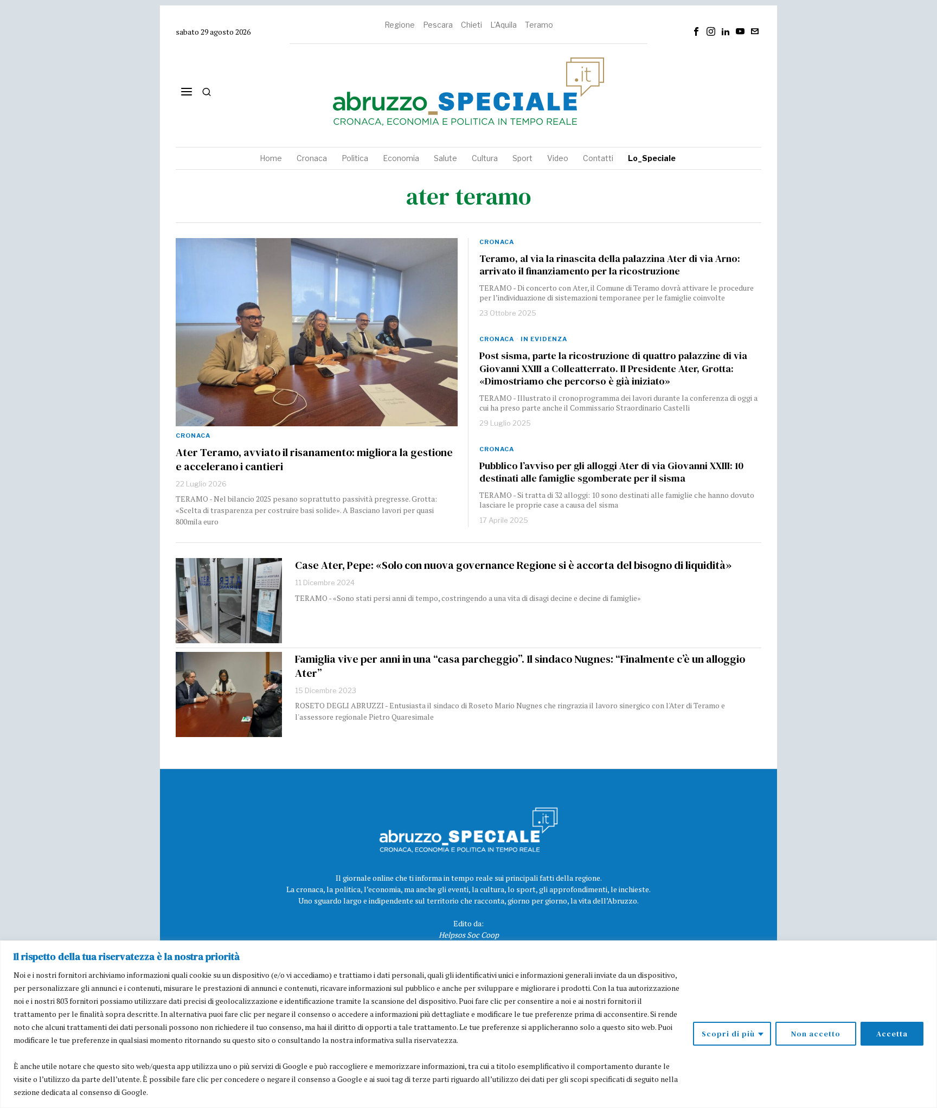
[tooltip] (696, 31)
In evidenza (544, 339)
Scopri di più (728, 1033)
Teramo (539, 24)
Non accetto (815, 1033)
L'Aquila (503, 24)
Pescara (438, 24)
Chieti (471, 24)
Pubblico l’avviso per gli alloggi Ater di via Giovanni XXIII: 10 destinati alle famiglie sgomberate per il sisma (611, 472)
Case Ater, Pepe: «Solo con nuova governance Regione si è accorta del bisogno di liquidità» (513, 565)
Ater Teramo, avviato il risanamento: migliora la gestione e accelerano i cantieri (314, 459)
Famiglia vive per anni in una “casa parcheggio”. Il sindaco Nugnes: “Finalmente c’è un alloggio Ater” (520, 666)
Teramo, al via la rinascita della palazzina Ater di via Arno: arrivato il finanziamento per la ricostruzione (609, 265)
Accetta (892, 1033)
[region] (468, 1024)
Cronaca (193, 435)
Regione (399, 24)
